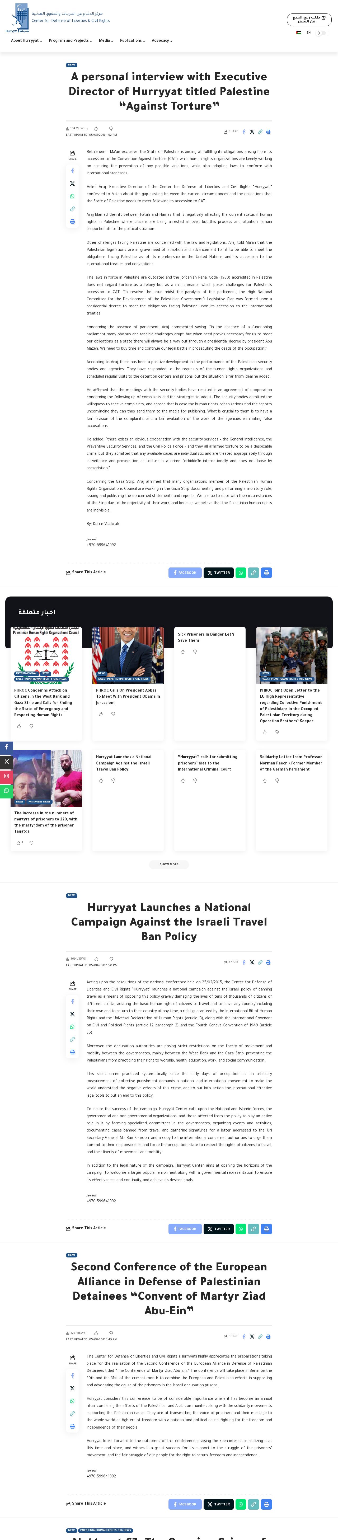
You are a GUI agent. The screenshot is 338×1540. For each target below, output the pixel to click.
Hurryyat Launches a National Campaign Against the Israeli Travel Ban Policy (123, 763)
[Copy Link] (260, 132)
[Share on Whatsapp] (72, 196)
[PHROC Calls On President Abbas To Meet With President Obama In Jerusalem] (128, 655)
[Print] (268, 132)
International (26, 673)
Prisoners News (40, 802)
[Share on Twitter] (252, 132)
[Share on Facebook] (243, 132)
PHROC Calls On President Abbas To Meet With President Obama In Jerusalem (128, 697)
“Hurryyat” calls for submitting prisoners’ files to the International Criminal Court (207, 763)
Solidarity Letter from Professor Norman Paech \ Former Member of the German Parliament (291, 763)
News (72, 65)
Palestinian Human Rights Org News (41, 679)
